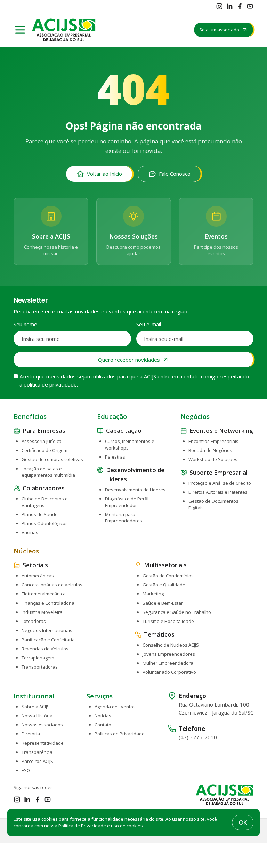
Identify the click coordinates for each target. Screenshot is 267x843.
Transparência (37, 752)
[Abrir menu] (20, 30)
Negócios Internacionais (47, 630)
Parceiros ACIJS (37, 761)
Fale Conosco (175, 173)
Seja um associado (219, 29)
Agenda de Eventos (115, 706)
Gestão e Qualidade (164, 584)
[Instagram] (219, 6)
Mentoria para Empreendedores (123, 517)
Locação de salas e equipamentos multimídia (48, 472)
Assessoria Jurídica (42, 441)
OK (243, 822)
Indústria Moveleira (42, 612)
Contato (103, 724)
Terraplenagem (38, 658)
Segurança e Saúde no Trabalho (177, 612)
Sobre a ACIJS (36, 706)
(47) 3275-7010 (198, 737)
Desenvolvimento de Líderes (135, 489)
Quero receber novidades (129, 359)
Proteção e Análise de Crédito (219, 483)
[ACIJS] (64, 29)
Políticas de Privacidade (120, 734)
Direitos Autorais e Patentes (218, 492)
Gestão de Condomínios (168, 575)
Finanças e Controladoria (48, 603)
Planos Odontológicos (45, 523)
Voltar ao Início (104, 173)
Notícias (103, 715)
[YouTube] (249, 6)
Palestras (115, 457)
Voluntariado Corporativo (169, 672)
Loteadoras (34, 621)
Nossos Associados (42, 724)
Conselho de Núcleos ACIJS (171, 645)
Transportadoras (40, 667)
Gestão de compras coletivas (52, 459)
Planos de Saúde (40, 514)
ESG (26, 770)
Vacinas (30, 532)
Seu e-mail (148, 324)
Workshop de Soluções (212, 459)
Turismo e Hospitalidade (168, 621)
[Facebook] (239, 6)
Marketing (153, 594)
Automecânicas (38, 575)
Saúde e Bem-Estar (163, 603)
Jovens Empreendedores (169, 654)
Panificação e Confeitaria (48, 640)
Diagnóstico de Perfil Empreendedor (126, 501)
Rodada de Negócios (210, 450)
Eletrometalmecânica (44, 594)
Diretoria (31, 734)
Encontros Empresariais (213, 441)
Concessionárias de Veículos (52, 584)
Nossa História (37, 715)
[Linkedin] (229, 6)
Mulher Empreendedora (168, 663)
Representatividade (43, 743)
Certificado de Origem (44, 450)
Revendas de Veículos (45, 649)
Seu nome (25, 324)
